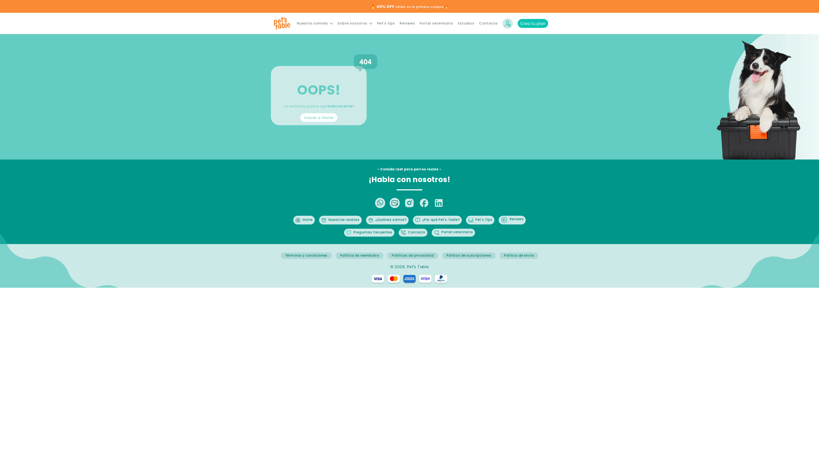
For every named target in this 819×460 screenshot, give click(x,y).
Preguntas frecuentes (372, 232)
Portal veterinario (457, 232)
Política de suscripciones (468, 255)
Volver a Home (319, 117)
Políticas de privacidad (413, 255)
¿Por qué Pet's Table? (441, 219)
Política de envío (519, 255)
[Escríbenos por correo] (394, 203)
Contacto (416, 232)
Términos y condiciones (306, 255)
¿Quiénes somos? (391, 219)
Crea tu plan (532, 23)
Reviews (517, 219)
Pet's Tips (483, 219)
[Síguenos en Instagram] (409, 203)
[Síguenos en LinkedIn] (439, 203)
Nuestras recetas (344, 219)
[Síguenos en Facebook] (424, 203)
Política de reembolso (359, 255)
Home (308, 219)
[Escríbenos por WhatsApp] (380, 203)
